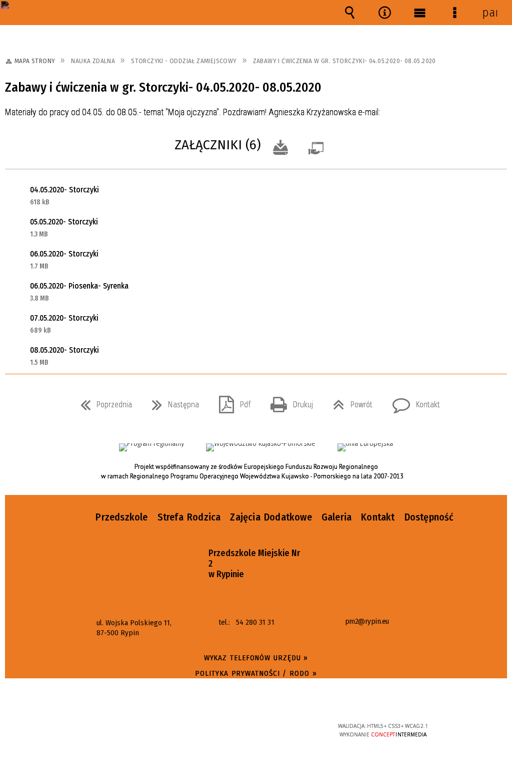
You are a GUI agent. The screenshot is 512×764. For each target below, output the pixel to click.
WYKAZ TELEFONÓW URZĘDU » (256, 657)
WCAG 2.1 (286, 729)
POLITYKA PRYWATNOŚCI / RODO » (255, 673)
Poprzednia (102, 401)
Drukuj (287, 401)
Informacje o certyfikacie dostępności (129, 732)
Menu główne (419, 12)
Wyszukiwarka (349, 12)
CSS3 (255, 730)
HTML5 (240, 730)
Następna (171, 401)
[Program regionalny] (151, 447)
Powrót (348, 401)
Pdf (230, 401)
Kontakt (412, 401)
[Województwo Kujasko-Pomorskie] (261, 447)
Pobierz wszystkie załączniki (280, 146)
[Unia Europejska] (365, 447)
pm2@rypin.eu (367, 622)
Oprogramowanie (318, 146)
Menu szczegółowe (454, 12)
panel (489, 12)
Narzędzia (384, 12)
